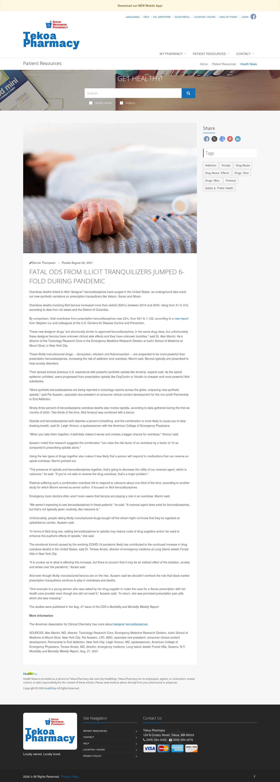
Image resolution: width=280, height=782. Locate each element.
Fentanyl (231, 180)
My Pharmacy (171, 53)
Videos (130, 103)
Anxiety (226, 165)
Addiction (210, 165)
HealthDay (50, 688)
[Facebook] (253, 16)
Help (146, 16)
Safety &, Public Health (219, 188)
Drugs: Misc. (212, 180)
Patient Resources (209, 53)
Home (204, 64)
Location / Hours (204, 16)
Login (244, 16)
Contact (243, 53)
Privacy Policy (92, 755)
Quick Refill (182, 16)
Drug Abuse (243, 165)
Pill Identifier (162, 16)
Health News (103, 103)
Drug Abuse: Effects (217, 173)
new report (181, 318)
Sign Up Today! (228, 16)
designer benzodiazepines (131, 624)
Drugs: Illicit (241, 173)
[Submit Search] (188, 93)
